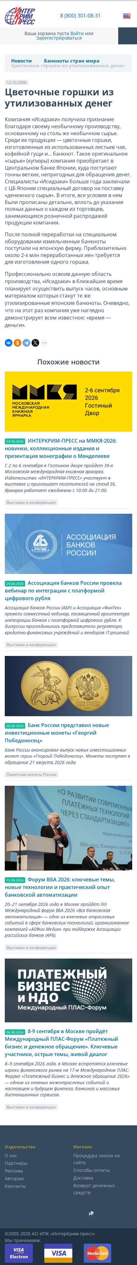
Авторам (14, 1178)
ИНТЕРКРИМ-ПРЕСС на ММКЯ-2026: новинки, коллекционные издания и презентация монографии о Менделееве (61, 448)
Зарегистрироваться (59, 38)
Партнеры (16, 1163)
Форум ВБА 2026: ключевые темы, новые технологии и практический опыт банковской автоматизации (60, 887)
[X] (35, 343)
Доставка (83, 1178)
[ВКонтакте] (8, 343)
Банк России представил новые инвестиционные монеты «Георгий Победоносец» (57, 733)
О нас (11, 1155)
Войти (77, 33)
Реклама (14, 1171)
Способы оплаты (91, 1170)
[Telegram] (26, 343)
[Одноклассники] (17, 343)
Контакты (15, 1186)
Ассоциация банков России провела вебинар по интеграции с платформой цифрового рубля (63, 590)
